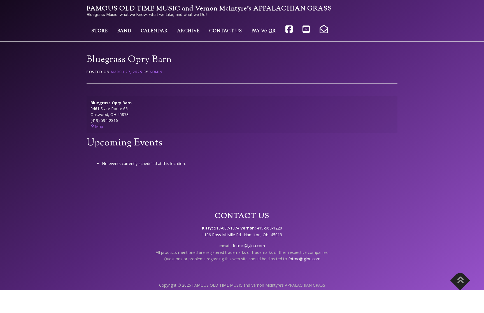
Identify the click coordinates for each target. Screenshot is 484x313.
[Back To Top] (460, 281)
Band (124, 31)
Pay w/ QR (264, 31)
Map (99, 126)
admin (156, 71)
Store (99, 31)
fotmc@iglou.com (249, 245)
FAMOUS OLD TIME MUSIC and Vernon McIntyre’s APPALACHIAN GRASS (209, 8)
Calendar (154, 31)
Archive (188, 31)
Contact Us (225, 31)
